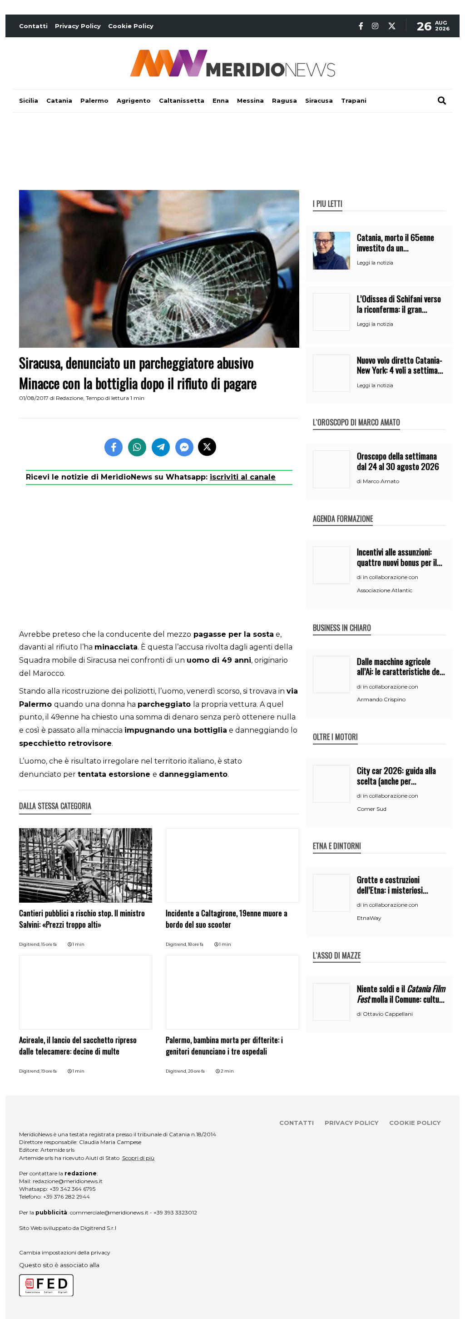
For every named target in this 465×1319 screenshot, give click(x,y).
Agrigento (134, 100)
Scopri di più (138, 1157)
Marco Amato (381, 481)
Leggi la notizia (375, 263)
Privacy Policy (78, 26)
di (360, 481)
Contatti (33, 26)
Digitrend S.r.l (98, 1227)
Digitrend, (30, 944)
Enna (221, 100)
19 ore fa (49, 1071)
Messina (250, 100)
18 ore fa (195, 944)
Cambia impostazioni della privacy (64, 1252)
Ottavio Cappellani (388, 1013)
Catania (59, 100)
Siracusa (319, 100)
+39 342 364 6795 (72, 1188)
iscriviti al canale (243, 477)
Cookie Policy (130, 26)
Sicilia (28, 100)
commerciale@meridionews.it (109, 1212)
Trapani (353, 100)
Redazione (69, 398)
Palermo (94, 100)
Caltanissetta (181, 100)
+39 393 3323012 (175, 1212)
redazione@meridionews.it (68, 1181)
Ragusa (284, 100)
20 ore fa (196, 1071)
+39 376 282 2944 (66, 1196)
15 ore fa (49, 944)
